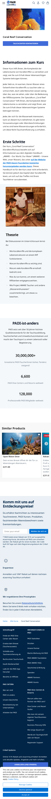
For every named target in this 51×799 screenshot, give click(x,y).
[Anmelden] (38, 3)
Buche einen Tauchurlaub (13, 659)
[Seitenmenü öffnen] (3, 3)
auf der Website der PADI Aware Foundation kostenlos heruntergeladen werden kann (24, 163)
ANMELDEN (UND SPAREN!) (25, 764)
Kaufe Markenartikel (11, 664)
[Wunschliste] (43, 3)
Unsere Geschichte (10, 700)
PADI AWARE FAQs (34, 663)
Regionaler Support (35, 742)
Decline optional (25, 790)
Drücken (30, 643)
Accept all (25, 795)
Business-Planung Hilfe (36, 725)
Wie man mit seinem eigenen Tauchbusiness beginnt (36, 717)
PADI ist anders (9, 695)
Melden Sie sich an (38, 531)
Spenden (31, 672)
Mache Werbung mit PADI (37, 653)
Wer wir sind (8, 690)
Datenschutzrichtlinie (32, 603)
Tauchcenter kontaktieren (25, 43)
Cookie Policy (13, 779)
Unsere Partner (33, 648)
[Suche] (33, 3)
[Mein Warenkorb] (47, 3)
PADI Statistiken (33, 638)
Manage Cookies (25, 784)
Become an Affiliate (10, 677)
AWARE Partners (33, 677)
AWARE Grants (33, 682)
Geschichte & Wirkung (36, 668)
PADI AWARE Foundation (36, 658)
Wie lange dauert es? (35, 730)
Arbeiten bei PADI (10, 712)
